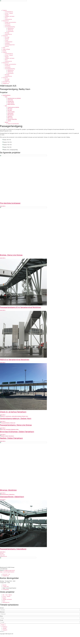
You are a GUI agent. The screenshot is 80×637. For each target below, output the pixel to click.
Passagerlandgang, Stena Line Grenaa (16, 425)
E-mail (1, 620)
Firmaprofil (5, 35)
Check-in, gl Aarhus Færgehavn (13, 412)
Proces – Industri (9, 13)
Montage (7, 32)
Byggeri (7, 14)
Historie (7, 46)
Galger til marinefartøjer (13, 123)
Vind (6, 96)
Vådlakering (10, 29)
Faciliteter (7, 43)
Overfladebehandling (10, 26)
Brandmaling (10, 31)
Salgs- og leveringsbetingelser (7, 571)
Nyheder (7, 38)
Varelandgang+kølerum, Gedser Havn (15, 418)
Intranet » (2, 631)
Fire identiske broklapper (10, 203)
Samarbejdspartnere (10, 44)
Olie (6, 105)
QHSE (3, 47)
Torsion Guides (11, 111)
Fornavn (2, 607)
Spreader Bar (11, 101)
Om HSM (7, 37)
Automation (7, 25)
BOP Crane (10, 117)
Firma (1, 616)
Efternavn (2, 611)
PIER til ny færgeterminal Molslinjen (14, 359)
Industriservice (8, 19)
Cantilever (10, 116)
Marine (6, 122)
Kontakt (4, 50)
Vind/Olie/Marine (9, 11)
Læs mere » (3, 206)
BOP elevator (11, 114)
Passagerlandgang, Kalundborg (13, 549)
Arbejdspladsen (8, 41)
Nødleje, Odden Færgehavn (11, 438)
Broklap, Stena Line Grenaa (11, 255)
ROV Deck (10, 108)
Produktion (7, 23)
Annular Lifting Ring (12, 119)
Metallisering (11, 28)
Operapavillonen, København (12, 497)
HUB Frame (10, 99)
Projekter (4, 10)
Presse (6, 40)
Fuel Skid (10, 110)
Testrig (9, 120)
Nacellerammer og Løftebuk (14, 98)
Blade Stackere (11, 104)
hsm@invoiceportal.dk (9, 570)
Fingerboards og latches (13, 107)
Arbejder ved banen (9, 16)
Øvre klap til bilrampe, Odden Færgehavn (17, 432)
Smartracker (10, 113)
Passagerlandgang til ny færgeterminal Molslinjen (20, 307)
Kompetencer (5, 20)
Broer (6, 17)
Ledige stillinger (6, 49)
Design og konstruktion (10, 22)
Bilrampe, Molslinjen (8, 490)
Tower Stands (11, 102)
